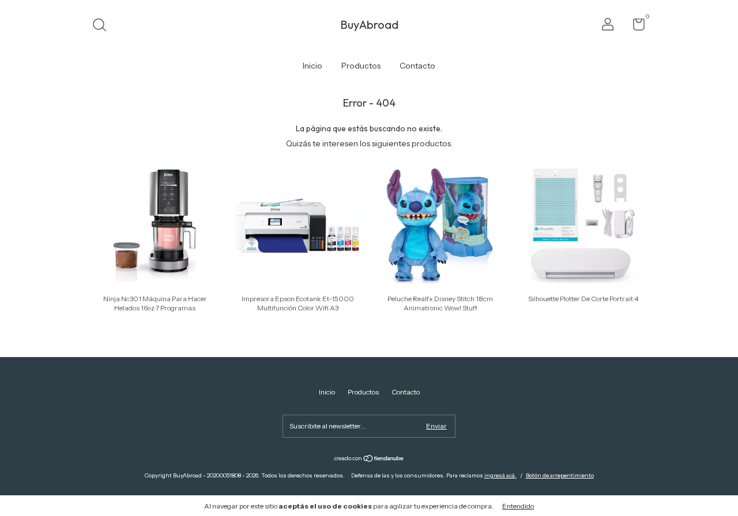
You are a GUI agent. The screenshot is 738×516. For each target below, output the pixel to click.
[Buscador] (103, 26)
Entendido (518, 506)
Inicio (312, 65)
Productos (361, 65)
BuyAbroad (369, 24)
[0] (634, 27)
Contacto (417, 65)
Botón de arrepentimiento (560, 475)
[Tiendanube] (369, 459)
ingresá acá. (500, 475)
